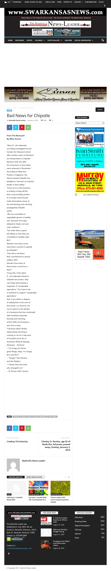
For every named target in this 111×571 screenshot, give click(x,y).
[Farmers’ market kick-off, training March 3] (38, 488)
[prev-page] (65, 477)
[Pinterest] (22, 127)
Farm (14, 108)
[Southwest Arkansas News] (55, 22)
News (77, 538)
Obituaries (19, 40)
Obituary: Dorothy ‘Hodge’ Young (60, 530)
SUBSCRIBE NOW (91, 2)
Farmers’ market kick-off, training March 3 (38, 498)
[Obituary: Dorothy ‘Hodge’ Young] (46, 532)
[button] (103, 40)
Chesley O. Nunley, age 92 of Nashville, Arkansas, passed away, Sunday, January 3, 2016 (55, 445)
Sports (29, 40)
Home (10, 40)
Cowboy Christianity (17, 441)
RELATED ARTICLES (15, 477)
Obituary (78, 530)
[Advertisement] (55, 64)
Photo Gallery (54, 40)
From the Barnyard (39, 416)
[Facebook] (104, 6)
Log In (101, 2)
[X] (15, 127)
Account (77, 2)
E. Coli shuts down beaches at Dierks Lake (60, 520)
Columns (38, 40)
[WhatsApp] (28, 127)
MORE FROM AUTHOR (34, 477)
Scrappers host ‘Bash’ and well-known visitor (61, 543)
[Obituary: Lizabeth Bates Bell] (16, 488)
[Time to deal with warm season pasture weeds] (60, 488)
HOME (59, 2)
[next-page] (69, 477)
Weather (68, 40)
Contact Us (67, 2)
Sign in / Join (50, 2)
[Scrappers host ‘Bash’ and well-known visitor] (46, 544)
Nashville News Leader (17, 120)
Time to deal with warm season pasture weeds (60, 499)
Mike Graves (53, 416)
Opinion (78, 534)
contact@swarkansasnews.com (19, 548)
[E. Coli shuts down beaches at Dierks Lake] (46, 521)
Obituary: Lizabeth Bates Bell (14, 498)
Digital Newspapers (83, 40)
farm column (26, 416)
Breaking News (34, 494)
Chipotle (16, 416)
